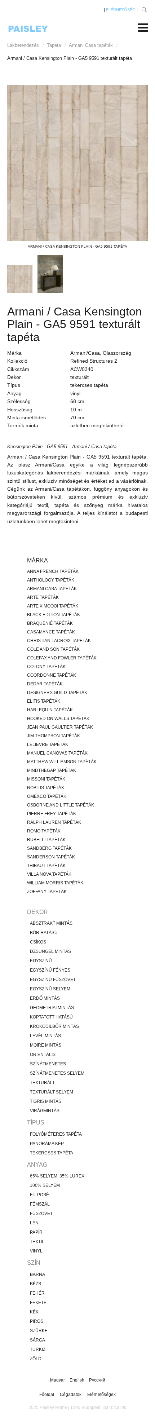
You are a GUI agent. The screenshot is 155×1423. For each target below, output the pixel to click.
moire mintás (45, 1045)
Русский (97, 1380)
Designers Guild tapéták (57, 692)
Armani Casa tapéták (91, 45)
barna (37, 1274)
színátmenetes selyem (57, 1073)
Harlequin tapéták (50, 709)
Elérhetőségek (101, 1394)
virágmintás (44, 1110)
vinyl (36, 1251)
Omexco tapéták (46, 796)
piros (36, 1321)
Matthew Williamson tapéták (62, 761)
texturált (42, 1082)
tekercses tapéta (51, 1152)
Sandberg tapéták (49, 848)
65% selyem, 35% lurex (57, 1176)
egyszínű (41, 960)
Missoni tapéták (46, 779)
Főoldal (46, 1394)
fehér (37, 1293)
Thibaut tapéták (46, 865)
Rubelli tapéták (46, 839)
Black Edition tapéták (53, 614)
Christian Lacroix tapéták (59, 640)
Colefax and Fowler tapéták (62, 657)
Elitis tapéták (43, 701)
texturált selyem (51, 1092)
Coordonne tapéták (51, 675)
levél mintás (45, 1035)
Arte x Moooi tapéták (52, 606)
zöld (35, 1358)
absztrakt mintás (51, 923)
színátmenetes (48, 1063)
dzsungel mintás (50, 951)
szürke (39, 1330)
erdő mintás (45, 998)
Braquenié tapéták (50, 623)
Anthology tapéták (50, 580)
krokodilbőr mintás (54, 1026)
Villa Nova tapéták (49, 874)
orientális (43, 1054)
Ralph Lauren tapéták (54, 822)
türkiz (37, 1349)
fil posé (39, 1194)
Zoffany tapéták (47, 891)
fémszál (40, 1204)
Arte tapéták (43, 597)
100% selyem (45, 1185)
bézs (35, 1283)
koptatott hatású (51, 1017)
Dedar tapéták (45, 683)
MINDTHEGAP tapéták (51, 770)
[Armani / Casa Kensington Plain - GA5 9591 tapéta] (77, 163)
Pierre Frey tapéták (51, 813)
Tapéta (54, 45)
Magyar (58, 1380)
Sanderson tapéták (51, 856)
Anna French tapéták (53, 571)
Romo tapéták (44, 831)
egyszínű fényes (50, 970)
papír (36, 1232)
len (34, 1222)
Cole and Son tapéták (53, 649)
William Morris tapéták (55, 882)
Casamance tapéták (51, 632)
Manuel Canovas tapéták (57, 753)
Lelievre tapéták (47, 744)
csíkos (38, 942)
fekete (38, 1302)
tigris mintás (45, 1101)
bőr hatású (44, 932)
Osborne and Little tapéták (60, 805)
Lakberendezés (23, 45)
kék (34, 1311)
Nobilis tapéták (45, 787)
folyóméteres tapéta (56, 1134)
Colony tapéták (46, 666)
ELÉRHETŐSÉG (121, 10)
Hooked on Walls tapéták (58, 718)
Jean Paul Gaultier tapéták (60, 727)
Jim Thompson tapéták (53, 735)
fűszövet (41, 1213)
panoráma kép (47, 1143)
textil (37, 1241)
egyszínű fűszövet (53, 979)
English (77, 1380)
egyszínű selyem (50, 988)
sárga (37, 1340)
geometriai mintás (52, 1007)
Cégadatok (70, 1394)
